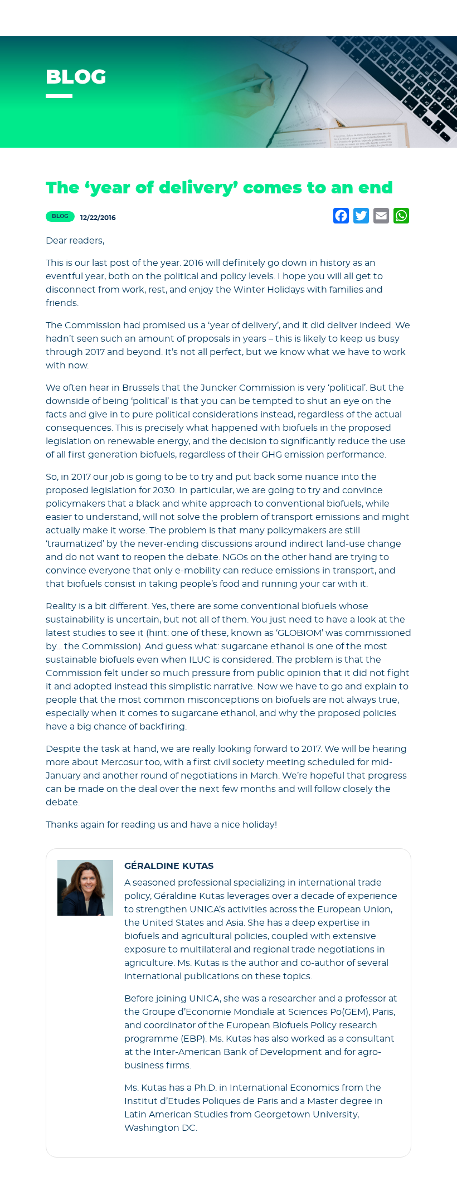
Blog (60, 216)
